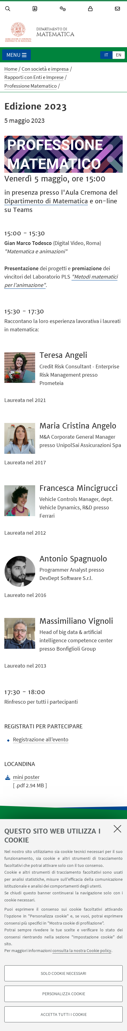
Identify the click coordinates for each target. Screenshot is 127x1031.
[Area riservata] (91, 8)
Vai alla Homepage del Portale (18, 32)
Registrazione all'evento (40, 739)
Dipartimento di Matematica (46, 201)
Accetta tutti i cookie (64, 1014)
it (106, 55)
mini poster (26, 776)
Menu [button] (13, 54)
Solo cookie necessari (63, 973)
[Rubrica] (36, 8)
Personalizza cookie (63, 993)
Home (10, 68)
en (118, 55)
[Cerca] (9, 8)
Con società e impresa (45, 68)
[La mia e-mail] (118, 8)
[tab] (106, 54)
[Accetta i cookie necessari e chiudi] (117, 829)
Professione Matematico (30, 85)
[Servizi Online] (64, 8)
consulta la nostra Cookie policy (81, 950)
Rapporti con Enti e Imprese (33, 77)
